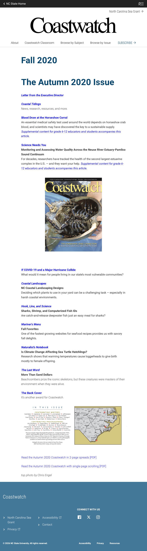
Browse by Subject (72, 42)
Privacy (100, 543)
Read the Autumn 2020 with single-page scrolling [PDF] (63, 466)
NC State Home (16, 3)
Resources (115, 543)
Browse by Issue (100, 42)
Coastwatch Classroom (39, 42)
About (14, 42)
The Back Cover (31, 393)
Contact (47, 524)
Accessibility (85, 543)
